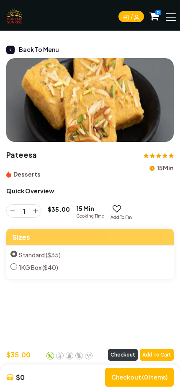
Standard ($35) (40, 255)
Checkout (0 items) (139, 377)
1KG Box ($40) (38, 267)
